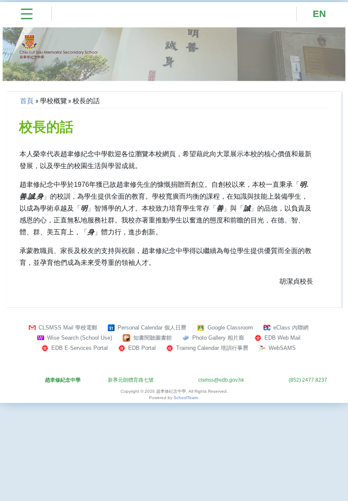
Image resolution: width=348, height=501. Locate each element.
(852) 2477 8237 (308, 380)
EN (319, 13)
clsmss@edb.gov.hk (221, 380)
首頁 (27, 100)
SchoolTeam (186, 397)
